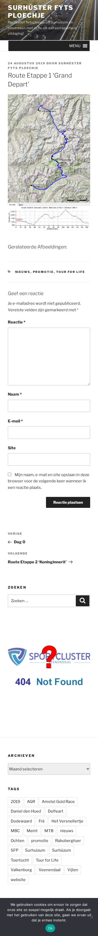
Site (12, 448)
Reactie (16, 322)
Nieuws (23, 272)
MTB (48, 830)
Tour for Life (70, 272)
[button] (74, 46)
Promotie (43, 272)
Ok (50, 928)
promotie (39, 840)
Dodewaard (21, 821)
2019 (15, 801)
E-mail (15, 421)
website (18, 879)
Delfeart (55, 811)
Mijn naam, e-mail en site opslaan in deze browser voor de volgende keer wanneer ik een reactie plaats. (48, 481)
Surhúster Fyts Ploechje (40, 11)
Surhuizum (35, 850)
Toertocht (20, 860)
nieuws (66, 830)
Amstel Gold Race (58, 801)
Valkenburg (21, 870)
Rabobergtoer (68, 840)
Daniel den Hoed (26, 811)
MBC (15, 830)
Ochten (17, 840)
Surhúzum (61, 850)
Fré (42, 821)
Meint (32, 830)
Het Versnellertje (67, 821)
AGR (31, 801)
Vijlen (72, 870)
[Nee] (91, 917)
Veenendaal (50, 870)
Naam (15, 394)
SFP (14, 850)
